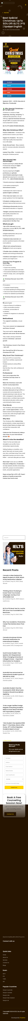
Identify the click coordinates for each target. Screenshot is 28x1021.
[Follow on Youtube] (17, 946)
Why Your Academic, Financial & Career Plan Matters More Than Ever (14, 624)
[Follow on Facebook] (4, 946)
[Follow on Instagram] (9, 946)
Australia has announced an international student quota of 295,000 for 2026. (13, 674)
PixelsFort (22, 1017)
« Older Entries (7, 740)
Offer (20, 614)
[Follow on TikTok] (13, 946)
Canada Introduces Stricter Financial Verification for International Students (12, 639)
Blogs (6, 13)
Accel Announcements (15, 29)
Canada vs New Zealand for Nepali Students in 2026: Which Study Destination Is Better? (13, 577)
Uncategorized (18, 645)
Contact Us (10, 814)
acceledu (7, 581)
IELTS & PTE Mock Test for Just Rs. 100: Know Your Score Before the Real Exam (14, 610)
